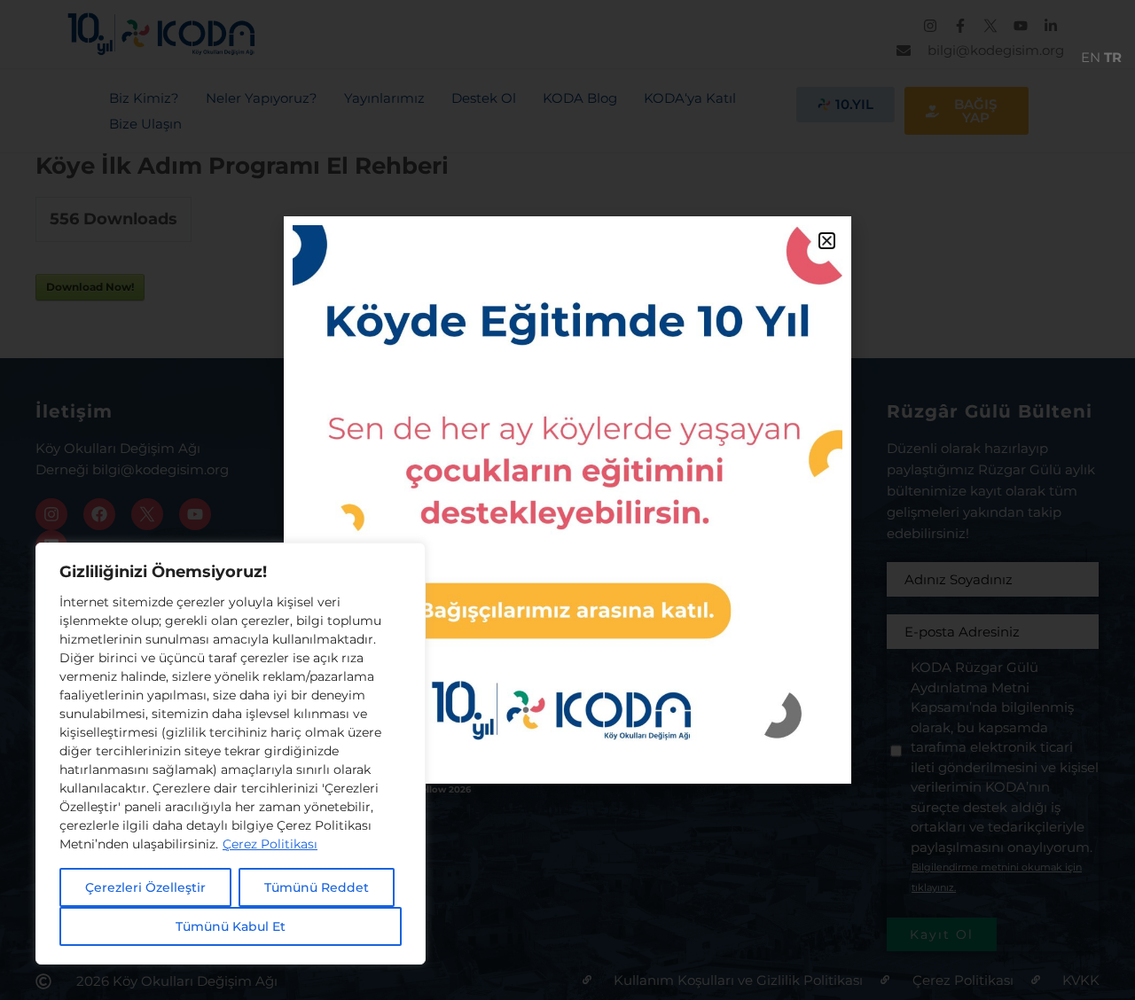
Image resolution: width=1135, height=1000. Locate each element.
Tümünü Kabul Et (231, 926)
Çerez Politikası (270, 844)
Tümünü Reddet (316, 887)
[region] (230, 754)
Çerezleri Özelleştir (145, 887)
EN (1090, 57)
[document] (567, 500)
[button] (827, 240)
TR (1113, 57)
